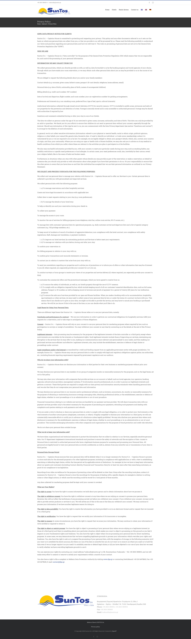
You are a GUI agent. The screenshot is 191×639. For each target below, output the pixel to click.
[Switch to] (142, 10)
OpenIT (114, 631)
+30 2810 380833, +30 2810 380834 (115, 607)
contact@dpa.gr (58, 562)
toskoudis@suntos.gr (55, 2)
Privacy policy (95, 627)
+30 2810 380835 (106, 609)
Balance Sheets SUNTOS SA (95, 622)
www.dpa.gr (108, 559)
